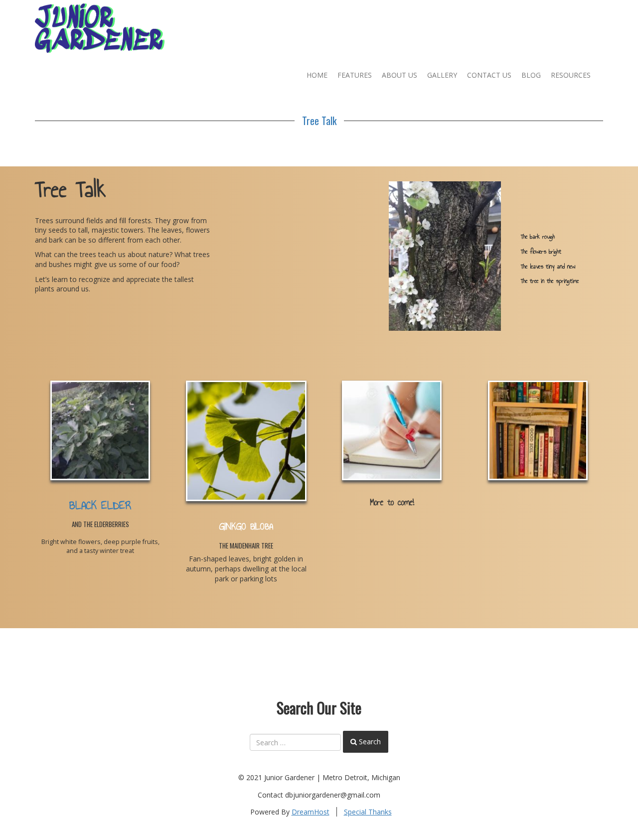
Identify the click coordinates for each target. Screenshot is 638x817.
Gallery (442, 75)
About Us (399, 75)
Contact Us (489, 75)
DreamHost (310, 812)
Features (354, 75)
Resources (571, 75)
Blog (531, 75)
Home (317, 75)
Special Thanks (368, 812)
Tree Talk (319, 120)
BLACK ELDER (100, 505)
